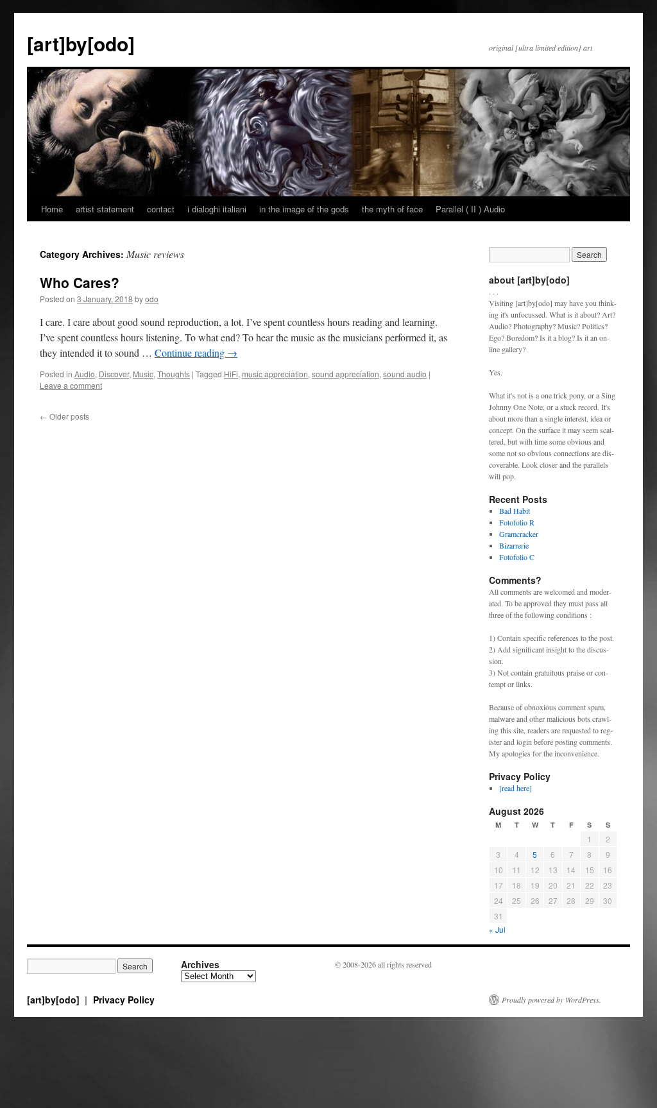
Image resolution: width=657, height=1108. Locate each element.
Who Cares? (79, 282)
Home (52, 209)
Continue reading (196, 352)
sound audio (405, 373)
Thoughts (173, 373)
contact (161, 209)
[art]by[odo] (81, 43)
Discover (114, 373)
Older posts (64, 416)
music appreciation (275, 373)
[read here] (515, 788)
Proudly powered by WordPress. (551, 999)
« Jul (497, 929)
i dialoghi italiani (216, 209)
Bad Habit (514, 511)
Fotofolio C (516, 557)
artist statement (105, 209)
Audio (84, 373)
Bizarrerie (514, 545)
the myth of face (392, 209)
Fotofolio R (516, 522)
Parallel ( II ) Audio (470, 209)
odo (151, 298)
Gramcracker (518, 534)
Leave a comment (71, 385)
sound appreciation (345, 373)
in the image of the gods (304, 209)
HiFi (231, 373)
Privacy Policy (124, 999)
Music (143, 373)
